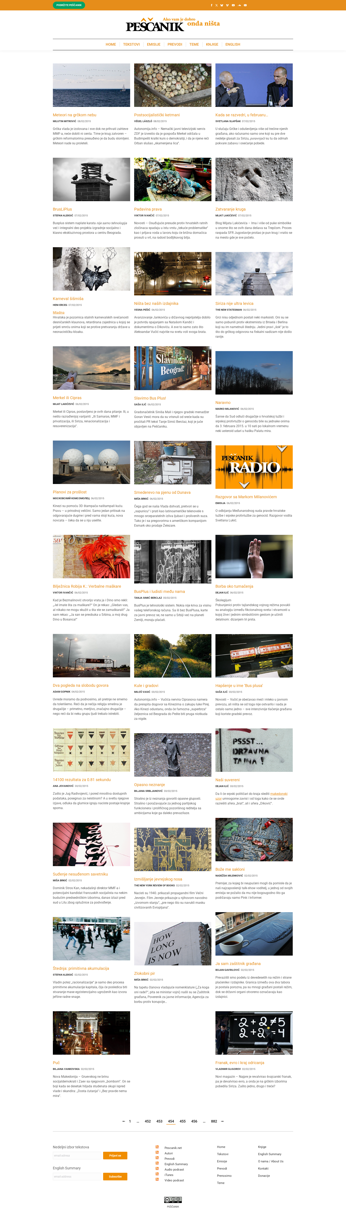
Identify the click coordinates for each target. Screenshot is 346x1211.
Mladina (58, 312)
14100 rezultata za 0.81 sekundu (82, 779)
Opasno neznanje (149, 784)
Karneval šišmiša (68, 298)
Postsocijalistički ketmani (157, 114)
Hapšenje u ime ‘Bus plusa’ (239, 685)
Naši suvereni (227, 779)
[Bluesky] (221, 5)
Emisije (222, 1161)
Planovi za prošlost (70, 492)
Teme (220, 1183)
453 (159, 1121)
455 (183, 1121)
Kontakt (263, 1168)
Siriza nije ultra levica (234, 303)
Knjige (262, 1147)
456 (194, 1121)
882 (214, 1121)
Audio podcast (174, 1169)
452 (148, 1121)
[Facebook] (211, 5)
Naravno (222, 402)
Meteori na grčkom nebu (74, 114)
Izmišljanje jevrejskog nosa (158, 879)
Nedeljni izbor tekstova (71, 1147)
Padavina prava (148, 209)
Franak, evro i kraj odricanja (239, 1062)
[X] (216, 5)
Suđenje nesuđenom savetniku (80, 874)
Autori (169, 1153)
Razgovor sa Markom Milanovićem (246, 496)
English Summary (67, 1168)
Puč (56, 1062)
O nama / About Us (271, 1161)
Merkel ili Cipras (67, 397)
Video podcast (174, 1180)
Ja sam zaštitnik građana (238, 963)
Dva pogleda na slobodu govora (81, 685)
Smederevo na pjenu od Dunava (162, 492)
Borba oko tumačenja (234, 586)
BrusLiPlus (62, 209)
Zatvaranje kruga (230, 209)
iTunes (169, 1175)
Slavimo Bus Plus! (150, 398)
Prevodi (170, 1159)
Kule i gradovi (146, 685)
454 (171, 1121)
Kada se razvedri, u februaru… (241, 114)
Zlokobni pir (144, 973)
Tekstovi (222, 1154)
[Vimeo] (227, 5)
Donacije (264, 1176)
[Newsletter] (245, 5)
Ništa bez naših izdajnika (156, 303)
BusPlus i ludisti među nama (159, 591)
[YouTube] (233, 5)
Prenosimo (224, 1176)
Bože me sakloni (230, 869)
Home (221, 1147)
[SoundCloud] (239, 5)
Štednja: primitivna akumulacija (81, 968)
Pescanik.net (173, 1148)
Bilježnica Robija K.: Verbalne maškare (87, 586)
